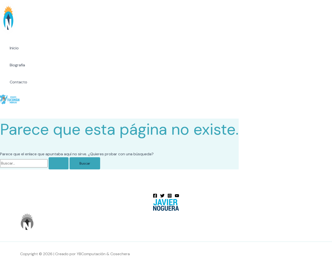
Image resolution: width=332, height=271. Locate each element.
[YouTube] (177, 196)
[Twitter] (162, 196)
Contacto (18, 82)
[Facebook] (155, 196)
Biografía (17, 65)
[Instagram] (169, 196)
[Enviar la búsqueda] (59, 163)
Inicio (14, 48)
